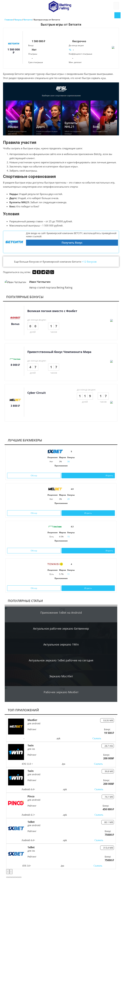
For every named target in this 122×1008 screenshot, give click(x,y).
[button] (7, 877)
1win (30, 745)
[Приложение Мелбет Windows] (66, 507)
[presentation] (7, 871)
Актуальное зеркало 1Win (61, 644)
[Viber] (48, 272)
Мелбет (32, 720)
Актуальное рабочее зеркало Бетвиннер (61, 628)
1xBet (31, 822)
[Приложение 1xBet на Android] (61, 470)
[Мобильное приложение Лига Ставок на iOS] (57, 545)
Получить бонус (72, 242)
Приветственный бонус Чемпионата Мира (59, 352)
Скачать (96, 738)
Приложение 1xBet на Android (61, 613)
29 (68, 499)
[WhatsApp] (52, 272)
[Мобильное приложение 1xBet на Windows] (66, 470)
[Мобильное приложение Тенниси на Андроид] (64, 582)
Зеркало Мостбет (61, 676)
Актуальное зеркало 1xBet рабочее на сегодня (61, 660)
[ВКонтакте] (34, 272)
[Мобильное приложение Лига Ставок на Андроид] (64, 545)
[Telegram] (43, 272)
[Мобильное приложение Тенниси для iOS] (57, 582)
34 (68, 461)
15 (68, 536)
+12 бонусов (89, 261)
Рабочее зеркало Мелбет (61, 692)
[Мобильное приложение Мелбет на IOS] (56, 507)
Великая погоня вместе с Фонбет (52, 311)
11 (68, 574)
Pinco (30, 796)
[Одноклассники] (39, 272)
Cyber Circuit (36, 393)
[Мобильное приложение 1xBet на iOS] (56, 470)
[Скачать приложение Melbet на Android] (61, 507)
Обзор (34, 475)
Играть (109, 475)
